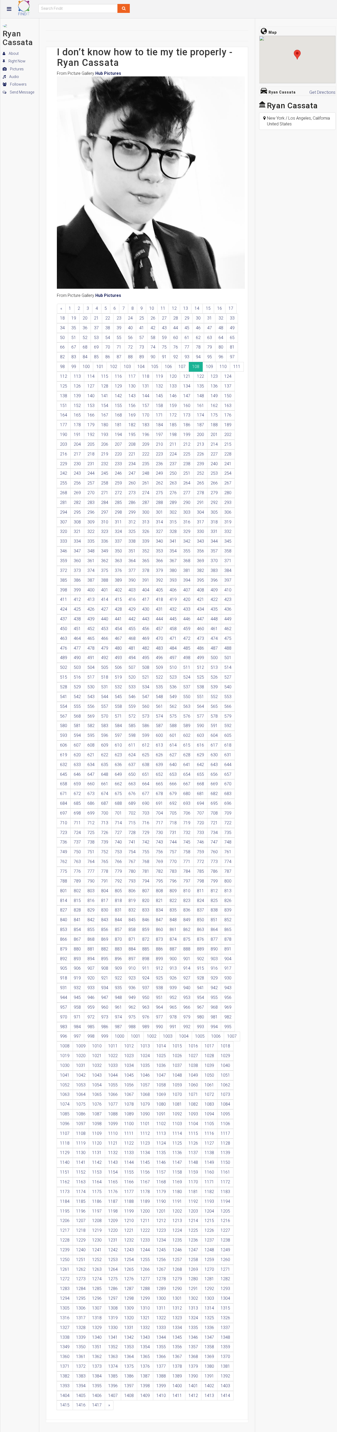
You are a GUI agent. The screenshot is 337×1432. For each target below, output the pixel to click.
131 (145, 386)
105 (154, 366)
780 (132, 871)
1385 (113, 1376)
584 (118, 725)
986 (104, 1026)
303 (186, 512)
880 (77, 949)
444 (159, 618)
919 (77, 977)
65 (232, 337)
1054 (97, 1084)
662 (118, 783)
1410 (161, 1395)
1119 (81, 1143)
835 (173, 910)
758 (186, 851)
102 (113, 366)
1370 (225, 1356)
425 (77, 609)
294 (63, 512)
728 (132, 832)
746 (200, 842)
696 (227, 803)
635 (104, 764)
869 (104, 939)
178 (77, 424)
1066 (113, 1094)
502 (63, 667)
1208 (97, 1220)
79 (209, 347)
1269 (193, 1269)
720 (200, 822)
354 (173, 550)
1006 (216, 1036)
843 (104, 919)
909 (118, 968)
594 (77, 735)
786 (214, 871)
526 (214, 677)
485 (186, 648)
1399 (161, 1385)
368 (186, 560)
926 (173, 977)
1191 (177, 1201)
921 (104, 977)
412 (77, 599)
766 (118, 861)
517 (91, 677)
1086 (81, 1113)
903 (214, 958)
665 (159, 783)
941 (200, 987)
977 (159, 1016)
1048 (177, 1075)
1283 (65, 1288)
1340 (97, 1337)
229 (63, 463)
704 (159, 813)
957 (63, 1007)
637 (132, 764)
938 (159, 987)
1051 (225, 1075)
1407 (113, 1395)
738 (91, 842)
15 (208, 308)
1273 (81, 1278)
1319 (113, 1317)
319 (227, 521)
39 (119, 327)
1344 (161, 1337)
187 (200, 424)
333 (63, 541)
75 (164, 347)
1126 (193, 1143)
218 (91, 454)
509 (159, 667)
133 (173, 386)
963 (145, 1007)
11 (163, 308)
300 (145, 512)
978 (173, 1016)
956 (227, 997)
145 (159, 395)
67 (73, 347)
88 (130, 356)
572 (132, 716)
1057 (145, 1084)
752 (104, 851)
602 (186, 735)
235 (145, 463)
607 (77, 745)
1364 (129, 1356)
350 (118, 550)
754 (132, 851)
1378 (177, 1366)
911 (145, 968)
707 (200, 813)
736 (63, 842)
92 (175, 356)
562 (173, 706)
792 (118, 881)
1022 (113, 1055)
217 (77, 454)
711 (77, 822)
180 (104, 424)
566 (227, 706)
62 (198, 337)
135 (200, 386)
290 (186, 502)
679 (173, 793)
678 (159, 793)
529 (77, 686)
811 (200, 890)
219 (104, 454)
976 (145, 1016)
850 (200, 919)
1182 (209, 1191)
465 (91, 638)
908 (104, 968)
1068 (145, 1094)
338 (132, 541)
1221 (129, 1230)
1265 (129, 1269)
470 (159, 638)
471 (173, 638)
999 (104, 1036)
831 (118, 910)
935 (118, 987)
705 (173, 813)
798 (200, 881)
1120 (97, 1143)
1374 (113, 1366)
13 (185, 308)
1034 (129, 1065)
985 (91, 1026)
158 (159, 405)
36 (85, 327)
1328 (81, 1327)
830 (104, 910)
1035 (145, 1065)
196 (145, 434)
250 (173, 473)
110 (223, 366)
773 (214, 861)
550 (186, 696)
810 (186, 890)
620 (77, 754)
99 (73, 366)
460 (200, 628)
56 (130, 337)
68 (85, 347)
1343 (145, 1337)
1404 (65, 1395)
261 (145, 482)
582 (91, 725)
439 (91, 618)
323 (104, 531)
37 (96, 327)
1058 (161, 1084)
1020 (81, 1055)
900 (173, 958)
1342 (129, 1337)
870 (118, 939)
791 (104, 881)
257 (91, 482)
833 (145, 910)
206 (104, 444)
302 (173, 512)
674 (104, 793)
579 (227, 716)
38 (107, 327)
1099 (113, 1123)
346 (63, 550)
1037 (177, 1065)
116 (118, 376)
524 (186, 677)
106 (168, 366)
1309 (129, 1308)
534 (145, 686)
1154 (113, 1172)
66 (62, 347)
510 (173, 667)
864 (214, 929)
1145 (145, 1162)
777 (91, 871)
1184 (65, 1201)
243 (77, 473)
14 (197, 308)
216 (63, 454)
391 (145, 580)
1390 (193, 1376)
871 (132, 939)
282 (77, 502)
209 (145, 444)
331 (214, 531)
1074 (65, 1104)
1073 (225, 1094)
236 (159, 463)
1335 (193, 1327)
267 (227, 482)
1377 (161, 1366)
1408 (129, 1395)
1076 (97, 1104)
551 (200, 696)
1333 (161, 1327)
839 (227, 910)
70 (107, 347)
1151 (65, 1172)
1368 (193, 1356)
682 (214, 793)
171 (159, 415)
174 (200, 415)
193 (104, 434)
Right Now (17, 61)
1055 (113, 1084)
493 (118, 657)
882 (104, 949)
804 (104, 890)
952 (173, 997)
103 (127, 366)
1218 (81, 1230)
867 (77, 939)
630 (214, 754)
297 (104, 512)
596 (104, 735)
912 (159, 968)
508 (145, 667)
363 (118, 560)
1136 (177, 1152)
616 (200, 745)
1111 (129, 1133)
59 (164, 337)
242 (63, 473)
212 (186, 444)
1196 (81, 1211)
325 (132, 531)
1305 (65, 1308)
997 (77, 1036)
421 (200, 599)
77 (187, 347)
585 (132, 725)
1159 (193, 1172)
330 (200, 531)
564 (200, 706)
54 (107, 337)
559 (132, 706)
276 (173, 492)
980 (200, 1016)
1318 (97, 1317)
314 (159, 521)
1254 (129, 1259)
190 (63, 434)
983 (63, 1026)
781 (145, 871)
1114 (177, 1133)
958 (77, 1007)
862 (186, 929)
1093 (193, 1113)
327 (159, 531)
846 (145, 919)
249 (159, 473)
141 (104, 395)
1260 (225, 1259)
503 (77, 667)
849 (186, 919)
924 (145, 977)
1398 (145, 1385)
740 (118, 842)
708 (214, 813)
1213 (177, 1220)
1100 (129, 1123)
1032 (97, 1065)
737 (77, 842)
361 (91, 560)
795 (159, 881)
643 (214, 764)
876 (200, 939)
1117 (225, 1133)
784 (186, 871)
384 (227, 570)
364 (132, 560)
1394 (81, 1385)
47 (209, 327)
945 (77, 997)
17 (231, 308)
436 (227, 609)
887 (173, 949)
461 (214, 628)
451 (77, 628)
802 (77, 890)
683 (227, 793)
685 (77, 803)
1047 (161, 1075)
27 (164, 318)
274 (145, 492)
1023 (129, 1055)
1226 (209, 1230)
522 (159, 677)
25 (141, 318)
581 (77, 725)
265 (200, 482)
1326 (225, 1317)
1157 (161, 1172)
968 (214, 1007)
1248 (209, 1249)
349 (104, 550)
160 (186, 405)
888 (186, 949)
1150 (225, 1162)
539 (214, 686)
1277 (145, 1278)
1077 (113, 1104)
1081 (177, 1104)
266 (214, 482)
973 (104, 1016)
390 (132, 580)
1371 (65, 1366)
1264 (113, 1269)
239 (200, 463)
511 (186, 667)
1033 (113, 1065)
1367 (177, 1356)
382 (200, 570)
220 (118, 454)
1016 (193, 1045)
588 (173, 725)
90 (153, 356)
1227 (225, 1230)
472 (186, 638)
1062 (225, 1084)
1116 (209, 1133)
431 (159, 609)
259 (118, 482)
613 (159, 745)
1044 (113, 1075)
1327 (65, 1327)
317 (200, 521)
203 (63, 444)
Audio (13, 77)
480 (118, 648)
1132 (113, 1152)
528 (63, 686)
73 (141, 347)
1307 (97, 1308)
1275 (113, 1278)
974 (118, 1016)
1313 (193, 1308)
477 (77, 648)
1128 (225, 1143)
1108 (81, 1133)
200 (200, 434)
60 (175, 337)
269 (77, 492)
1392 (225, 1376)
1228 (65, 1240)
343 (200, 541)
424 (63, 609)
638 (145, 764)
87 (119, 356)
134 (186, 386)
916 (214, 968)
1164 (97, 1181)
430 (145, 609)
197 (159, 434)
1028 (209, 1055)
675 (118, 793)
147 (186, 395)
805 (118, 890)
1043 (97, 1075)
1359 (225, 1346)
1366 (161, 1356)
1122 (129, 1143)
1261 (65, 1269)
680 (186, 793)
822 (173, 900)
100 (86, 366)
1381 (225, 1366)
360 (77, 560)
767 (132, 861)
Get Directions (322, 92)
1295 (81, 1298)
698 (77, 813)
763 (77, 861)
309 (91, 521)
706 (186, 813)
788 (63, 881)
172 (173, 415)
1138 (209, 1152)
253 (214, 473)
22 (107, 318)
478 (91, 648)
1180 (177, 1191)
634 (91, 764)
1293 (225, 1288)
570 (104, 716)
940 (186, 987)
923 (132, 977)
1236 (193, 1240)
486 (200, 648)
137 (227, 386)
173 (186, 415)
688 (118, 803)
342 (186, 541)
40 (130, 327)
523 (173, 677)
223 (159, 454)
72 (130, 347)
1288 (145, 1288)
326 (145, 531)
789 (77, 881)
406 (173, 589)
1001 (135, 1036)
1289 (161, 1288)
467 (118, 638)
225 (186, 454)
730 (159, 832)
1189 (145, 1201)
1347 (209, 1337)
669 (214, 783)
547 (145, 696)
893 (77, 958)
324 (118, 531)
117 (132, 376)
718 (173, 822)
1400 (177, 1385)
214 (214, 444)
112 (63, 376)
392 (159, 580)
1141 (81, 1162)
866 (63, 939)
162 (214, 405)
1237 (209, 1240)
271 (104, 492)
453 (104, 628)
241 (227, 463)
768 (145, 861)
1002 (151, 1036)
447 (200, 618)
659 (77, 783)
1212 (161, 1220)
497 (173, 657)
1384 (97, 1376)
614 (173, 745)
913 (173, 968)
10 (151, 308)
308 (77, 521)
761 (227, 851)
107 (182, 366)
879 (63, 949)
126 (77, 386)
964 (159, 1007)
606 (63, 745)
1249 (225, 1249)
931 (63, 987)
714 (118, 822)
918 (63, 977)
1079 (145, 1104)
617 (214, 745)
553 (227, 696)
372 (63, 570)
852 (227, 919)
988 (132, 1026)
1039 (209, 1065)
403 (132, 589)
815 (77, 900)
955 (214, 997)
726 (104, 832)
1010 (97, 1045)
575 (173, 716)
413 (91, 599)
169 (132, 415)
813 (227, 890)
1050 (209, 1075)
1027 (193, 1055)
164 (63, 415)
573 (145, 716)
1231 (113, 1240)
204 (77, 444)
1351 (97, 1346)
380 (173, 570)
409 (214, 589)
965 (173, 1007)
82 (62, 356)
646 (77, 774)
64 (221, 337)
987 (118, 1026)
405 (159, 589)
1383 (81, 1376)
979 (186, 1016)
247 (132, 473)
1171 (209, 1181)
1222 (145, 1230)
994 (214, 1026)
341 (173, 541)
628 (186, 754)
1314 (209, 1308)
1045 (129, 1075)
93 (187, 356)
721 (214, 822)
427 (104, 609)
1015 (177, 1045)
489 (63, 657)
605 (227, 735)
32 (221, 318)
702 (132, 813)
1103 (177, 1123)
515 (63, 677)
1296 (97, 1298)
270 (91, 492)
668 (200, 783)
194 (118, 434)
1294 (65, 1298)
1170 (193, 1181)
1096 (65, 1123)
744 (173, 842)
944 (63, 997)
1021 (97, 1055)
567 (63, 716)
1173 (65, 1191)
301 (159, 512)
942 (214, 987)
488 (227, 648)
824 (200, 900)
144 (145, 395)
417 (145, 599)
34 (62, 327)
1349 (65, 1346)
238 (186, 463)
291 (200, 502)
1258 (193, 1259)
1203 (193, 1211)
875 (186, 939)
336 (104, 541)
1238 (225, 1240)
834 (159, 910)
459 (186, 628)
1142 (97, 1162)
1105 (209, 1123)
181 (118, 424)
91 (164, 356)
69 (96, 347)
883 (118, 949)
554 (63, 706)
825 (214, 900)
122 (200, 376)
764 (91, 861)
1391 (209, 1376)
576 (186, 716)
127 (91, 386)
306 (227, 512)
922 (118, 977)
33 (232, 318)
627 (173, 754)
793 (132, 881)
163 (227, 405)
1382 (65, 1376)
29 (187, 318)
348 (91, 550)
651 (145, 774)
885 (145, 949)
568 (77, 716)
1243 (129, 1249)
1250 (65, 1259)
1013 (145, 1045)
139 (77, 395)
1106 (225, 1123)
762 (63, 861)
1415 (65, 1405)
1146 (161, 1162)
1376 (145, 1366)
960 (104, 1007)
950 (145, 997)
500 (214, 657)
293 (227, 502)
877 (214, 939)
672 (77, 793)
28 (175, 318)
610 (118, 745)
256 (77, 482)
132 (159, 386)
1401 (193, 1385)
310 (104, 521)
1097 (81, 1123)
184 (159, 424)
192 (91, 434)
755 (145, 851)
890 (214, 949)
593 (63, 735)
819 (132, 900)
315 (173, 521)
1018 (225, 1045)
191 (77, 434)
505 (104, 667)
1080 (161, 1104)
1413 (209, 1395)
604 (214, 735)
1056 (129, 1084)
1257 (177, 1259)
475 (227, 638)
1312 (177, 1308)
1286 (113, 1288)
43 (164, 327)
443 (145, 618)
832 (132, 910)
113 (77, 376)
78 (198, 347)
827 (63, 910)
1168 (161, 1181)
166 (91, 415)
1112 (145, 1133)
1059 (177, 1084)
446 (186, 618)
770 (173, 861)
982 (227, 1016)
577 (200, 716)
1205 (225, 1211)
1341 (113, 1337)
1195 (65, 1211)
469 (145, 638)
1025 (161, 1055)
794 (145, 881)
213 (200, 444)
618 (227, 745)
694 (200, 803)
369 (200, 560)
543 (91, 696)
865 (227, 929)
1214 (193, 1220)
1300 (161, 1298)
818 (118, 900)
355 (186, 550)
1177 (129, 1191)
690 (145, 803)
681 (200, 793)
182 (132, 424)
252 (200, 473)
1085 (65, 1113)
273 (132, 492)
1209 (113, 1220)
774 (227, 861)
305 (214, 512)
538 (200, 686)
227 (214, 454)
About (13, 53)
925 (159, 977)
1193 (209, 1201)
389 (118, 580)
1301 (177, 1298)
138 (63, 395)
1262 (81, 1269)
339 (145, 541)
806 (132, 890)
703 (145, 813)
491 (91, 657)
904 (227, 958)
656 (214, 774)
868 (91, 939)
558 (118, 706)
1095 (225, 1113)
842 (91, 919)
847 (159, 919)
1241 (97, 1249)
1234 (161, 1240)
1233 (145, 1240)
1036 (161, 1065)
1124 (161, 1143)
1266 (145, 1269)
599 (145, 735)
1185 (81, 1201)
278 (200, 492)
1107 (65, 1133)
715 (132, 822)
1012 (129, 1045)
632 (63, 764)
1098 (97, 1123)
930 (227, 977)
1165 (113, 1181)
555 (77, 706)
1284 (81, 1288)
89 (141, 356)
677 (145, 793)
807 (145, 890)
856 (104, 929)
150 (227, 395)
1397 (129, 1385)
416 (132, 599)
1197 (97, 1211)
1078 (129, 1104)
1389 (177, 1376)
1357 (193, 1346)
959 (91, 1007)
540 (227, 686)
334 (77, 541)
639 (159, 764)
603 (200, 735)
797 (186, 881)
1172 (225, 1181)
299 (132, 512)
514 (227, 667)
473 (200, 638)
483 (159, 648)
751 (91, 851)
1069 (161, 1094)
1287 (129, 1288)
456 (145, 628)
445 (173, 618)
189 (227, 424)
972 (91, 1016)
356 (200, 550)
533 (132, 686)
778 (104, 871)
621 (91, 754)
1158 (177, 1172)
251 (186, 473)
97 (232, 356)
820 (145, 900)
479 (104, 648)
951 (159, 997)
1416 (81, 1405)
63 (209, 337)
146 (173, 395)
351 (132, 550)
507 (132, 667)
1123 (145, 1143)
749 (63, 851)
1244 (145, 1249)
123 (214, 376)
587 (159, 725)
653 (173, 774)
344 (214, 541)
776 (77, 871)
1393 (65, 1385)
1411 (177, 1395)
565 (214, 706)
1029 (225, 1055)
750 (77, 851)
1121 (113, 1143)
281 (63, 502)
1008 (65, 1045)
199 (186, 434)
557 (104, 706)
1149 (209, 1162)
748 (227, 842)
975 (132, 1016)
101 (99, 366)
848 (173, 919)
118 (145, 376)
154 (104, 405)
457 (159, 628)
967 (200, 1007)
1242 (113, 1249)
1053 (81, 1084)
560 (145, 706)
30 (198, 318)
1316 (65, 1317)
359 (63, 560)
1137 (193, 1152)
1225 (193, 1230)
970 (63, 1016)
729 (145, 832)
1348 (225, 1337)
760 (214, 851)
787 (227, 871)
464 (77, 638)
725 (91, 832)
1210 (129, 1220)
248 (145, 473)
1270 (209, 1269)
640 (173, 764)
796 (173, 881)
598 (132, 735)
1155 (129, 1172)
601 (173, 735)
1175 (97, 1191)
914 (186, 968)
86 (107, 356)
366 (159, 560)
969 (227, 1007)
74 (153, 347)
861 (173, 929)
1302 (193, 1298)
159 (173, 405)
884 (132, 949)
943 (227, 987)
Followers (18, 84)
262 (159, 482)
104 (141, 366)
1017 (209, 1045)
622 (104, 754)
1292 (209, 1288)
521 (145, 677)
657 (227, 774)
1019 (65, 1055)
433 (186, 609)
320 (63, 531)
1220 (113, 1230)
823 (186, 900)
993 (200, 1026)
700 (104, 813)
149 (214, 395)
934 (104, 987)
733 (200, 832)
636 (118, 764)
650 (132, 774)
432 (173, 609)
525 (200, 677)
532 (118, 686)
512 (200, 667)
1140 (65, 1162)
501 (227, 657)
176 (227, 415)
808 (159, 890)
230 (77, 463)
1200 (145, 1211)
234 (132, 463)
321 (77, 531)
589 (186, 725)
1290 (177, 1288)
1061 (209, 1084)
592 (227, 725)
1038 (193, 1065)
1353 (129, 1346)
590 (200, 725)
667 (186, 783)
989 (145, 1026)
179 (91, 424)
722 (227, 822)
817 (104, 900)
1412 (193, 1395)
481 (132, 648)
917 (227, 968)
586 (145, 725)
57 (141, 337)
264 (186, 482)
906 (77, 968)
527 (227, 677)
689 (132, 803)
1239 (65, 1249)
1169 (177, 1181)
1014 (161, 1045)
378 (145, 570)
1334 (177, 1327)
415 (118, 599)
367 (173, 560)
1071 (193, 1094)
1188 (129, 1201)
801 (63, 890)
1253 (113, 1259)
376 (118, 570)
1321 (145, 1317)
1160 (209, 1172)
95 (209, 356)
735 (227, 832)
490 (77, 657)
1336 (209, 1327)
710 (63, 822)
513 (214, 667)
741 (132, 842)
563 (186, 706)
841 (77, 919)
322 (91, 531)
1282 (225, 1278)
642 (200, 764)
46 (198, 327)
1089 (129, 1113)
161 (200, 405)
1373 (97, 1366)
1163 (81, 1181)
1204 (209, 1211)
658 (63, 783)
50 (62, 337)
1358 (209, 1346)
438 (77, 618)
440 (104, 618)
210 (159, 444)
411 (63, 599)
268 (63, 492)
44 (175, 327)
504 (91, 667)
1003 (167, 1036)
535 (159, 686)
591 (214, 725)
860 (159, 929)
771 (186, 861)
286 (132, 502)
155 (118, 405)
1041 (65, 1075)
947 (104, 997)
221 (132, 454)
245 (104, 473)
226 (200, 454)
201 (214, 434)
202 (227, 434)
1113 (161, 1133)
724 (77, 832)
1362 (97, 1356)
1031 (81, 1065)
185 (173, 424)
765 (104, 861)
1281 (209, 1278)
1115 (193, 1133)
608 (91, 745)
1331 (129, 1327)
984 (77, 1026)
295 (77, 512)
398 (63, 589)
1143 (113, 1162)
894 (91, 958)
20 (85, 318)
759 (200, 851)
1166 (129, 1181)
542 (77, 696)
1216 (225, 1220)
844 (118, 919)
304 (200, 512)
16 (219, 308)
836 (186, 910)
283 (91, 502)
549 (173, 696)
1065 (97, 1094)
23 (119, 318)
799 (214, 881)
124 (227, 376)
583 (104, 725)
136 (214, 386)
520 (132, 677)
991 (173, 1026)
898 (145, 958)
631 (227, 754)
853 (63, 929)
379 (159, 570)
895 (104, 958)
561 (159, 706)
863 (200, 929)
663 (132, 783)
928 (200, 977)
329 (186, 531)
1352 (113, 1346)
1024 (145, 1055)
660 (91, 783)
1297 (113, 1298)
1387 (145, 1376)
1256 (161, 1259)
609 (104, 745)
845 (132, 919)
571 (118, 716)
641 (186, 764)
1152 (81, 1172)
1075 (81, 1104)
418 (159, 599)
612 (145, 745)
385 (63, 580)
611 (132, 745)
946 (91, 997)
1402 (209, 1385)
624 (132, 754)
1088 (113, 1113)
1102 (161, 1123)
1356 (177, 1346)
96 (221, 356)
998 (91, 1036)
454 (118, 628)
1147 (177, 1162)
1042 (81, 1075)
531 (104, 686)
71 (119, 347)
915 (200, 968)
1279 (177, 1278)
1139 (225, 1152)
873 (159, 939)
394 (186, 580)
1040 (225, 1065)
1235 (177, 1240)
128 (104, 386)
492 (104, 657)
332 (227, 531)
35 (73, 327)
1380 (209, 1366)
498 (186, 657)
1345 (177, 1337)
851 (214, 919)
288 (159, 502)
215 (227, 444)
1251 (81, 1259)
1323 (177, 1317)
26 (153, 318)
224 (173, 454)
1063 (65, 1094)
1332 (145, 1327)
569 (91, 716)
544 (104, 696)
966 (186, 1007)
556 (91, 706)
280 (227, 492)
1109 (97, 1133)
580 (63, 725)
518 (104, 677)
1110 (113, 1133)
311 (118, 521)
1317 (81, 1317)
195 (132, 434)
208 (132, 444)
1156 (145, 1172)
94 (198, 356)
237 (173, 463)
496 (159, 657)
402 (118, 589)
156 (132, 405)
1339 (81, 1337)
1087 (97, 1113)
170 (145, 415)
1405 (81, 1395)
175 (214, 415)
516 (77, 677)
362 (104, 560)
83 (73, 356)
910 (132, 968)
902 (200, 958)
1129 (65, 1152)
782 (159, 871)
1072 (209, 1094)
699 (91, 813)
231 (91, 463)
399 (77, 589)
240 (214, 463)
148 (200, 395)
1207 (81, 1220)
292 (214, 502)
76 (175, 347)
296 (91, 512)
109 (209, 366)
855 (91, 929)
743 (159, 842)
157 (145, 405)
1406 (97, 1395)
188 (214, 424)
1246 (177, 1249)
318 (214, 521)
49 (232, 327)
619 (63, 754)
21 (96, 318)
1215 (209, 1220)
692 (173, 803)
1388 (161, 1376)
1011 (113, 1045)
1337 (225, 1327)
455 (132, 628)
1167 (145, 1181)
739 (104, 842)
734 (214, 832)
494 (132, 657)
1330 (113, 1327)
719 (186, 822)
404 (145, 589)
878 (227, 939)
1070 (177, 1094)
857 (118, 929)
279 (214, 492)
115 (104, 376)
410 (227, 589)
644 (227, 764)
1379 (193, 1366)
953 (186, 997)
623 (118, 754)
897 (132, 958)
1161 (225, 1172)
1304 (225, 1298)
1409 (145, 1395)
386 (77, 580)
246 (118, 473)
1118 (65, 1143)
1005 (200, 1036)
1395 (97, 1385)
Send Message (21, 92)
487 (214, 648)
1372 (81, 1366)
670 (227, 783)
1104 (193, 1123)
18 (62, 318)
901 (186, 958)
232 (104, 463)
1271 (225, 1269)
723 (63, 832)
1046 (145, 1075)
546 (132, 696)
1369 (209, 1356)
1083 (209, 1104)
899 (159, 958)
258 (104, 482)
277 (186, 492)
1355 (161, 1346)
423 (227, 599)
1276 (129, 1278)
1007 (232, 1036)
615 (186, 745)
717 (159, 822)
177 (63, 424)
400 (91, 589)
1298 (129, 1298)
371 (227, 560)
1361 (81, 1356)
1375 (129, 1366)
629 (200, 754)
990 (159, 1026)
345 (227, 541)
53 (96, 337)
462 (227, 628)
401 (104, 589)
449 (227, 618)
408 (200, 589)
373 (77, 570)
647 (91, 774)
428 (118, 609)
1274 (97, 1278)
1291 (193, 1288)
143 (132, 395)
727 (118, 832)
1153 (97, 1172)
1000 (119, 1036)
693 (186, 803)
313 (145, 521)
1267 (161, 1269)
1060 (193, 1084)
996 (63, 1036)
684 (63, 803)
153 (91, 405)
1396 (113, 1385)
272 (118, 492)
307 (63, 521)
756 (159, 851)
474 (214, 638)
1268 (177, 1269)
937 (145, 987)
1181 (193, 1191)
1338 (65, 1337)
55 (119, 337)
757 (173, 851)
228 (227, 454)
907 (91, 968)
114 (91, 376)
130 (132, 386)
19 (73, 318)
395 (200, 580)
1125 (177, 1143)
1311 (161, 1308)
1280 (193, 1278)
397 (227, 580)
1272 (65, 1278)
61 (187, 337)
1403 (225, 1385)
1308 (113, 1308)
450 (63, 628)
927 (186, 977)
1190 (161, 1201)
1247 (193, 1249)
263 (173, 482)
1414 (225, 1395)
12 (174, 308)
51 (73, 337)
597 (118, 735)
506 (118, 667)
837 (200, 910)
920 (91, 977)
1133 (129, 1152)
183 (145, 424)
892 (63, 958)
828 (77, 910)
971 (77, 1016)
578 (214, 716)
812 (214, 890)
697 (63, 813)
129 (118, 386)
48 (221, 327)
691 (159, 803)
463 (63, 638)
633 (77, 764)
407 (186, 589)
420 (186, 599)
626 (159, 754)
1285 (97, 1288)
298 (118, 512)
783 (173, 871)
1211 (145, 1220)
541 (63, 696)
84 (85, 356)
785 (200, 871)
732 (186, 832)
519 (118, 677)
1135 (161, 1152)
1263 (97, 1269)
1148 (193, 1162)
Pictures (16, 69)
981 (214, 1016)
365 (145, 560)
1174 (81, 1191)
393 (173, 580)
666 (173, 783)
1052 (65, 1084)
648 (104, 774)
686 (91, 803)
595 (91, 735)
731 (173, 832)
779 (118, 871)
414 (104, 599)
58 (153, 337)
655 (200, 774)
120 (173, 376)
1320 (129, 1317)
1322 (161, 1317)
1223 (161, 1230)
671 (63, 793)
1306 (81, 1308)
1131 (97, 1152)
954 (200, 997)
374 (91, 570)
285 (118, 502)
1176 (113, 1191)
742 (145, 842)
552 (214, 696)
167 (104, 415)
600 (159, 735)
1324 (193, 1317)
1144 (129, 1162)
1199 (129, 1211)
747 (214, 842)
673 (91, 793)
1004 (184, 1036)
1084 (225, 1104)
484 (173, 648)
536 (173, 686)
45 (187, 327)
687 (104, 803)
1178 (145, 1191)
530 (91, 686)
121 (186, 376)
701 (118, 813)
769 (159, 861)
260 (132, 482)
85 (96, 356)
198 (173, 434)
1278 (161, 1278)
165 (77, 415)
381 (186, 570)
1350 (81, 1346)
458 (173, 628)
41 (141, 327)
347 (77, 550)
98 (62, 366)
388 (104, 580)
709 (227, 813)
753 (118, 851)
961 (118, 1007)
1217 (65, 1230)
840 (63, 919)
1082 (193, 1104)
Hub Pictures (108, 73)
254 (227, 473)
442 (132, 618)
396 (214, 580)
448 (214, 618)
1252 (97, 1259)
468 (132, 638)
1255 (145, 1259)
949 (132, 997)
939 (173, 987)
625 (145, 754)
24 (130, 318)
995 (227, 1026)
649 (118, 774)
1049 (193, 1075)
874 (173, 939)
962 (132, 1007)
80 (221, 347)
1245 (161, 1249)
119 (159, 376)
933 (91, 987)
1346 (193, 1337)
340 (159, 541)
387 (91, 580)
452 (91, 628)
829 (91, 910)
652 (159, 774)
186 (186, 424)
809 (173, 890)
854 (77, 929)
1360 (65, 1356)
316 (186, 521)
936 (132, 987)
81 (232, 347)
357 (214, 550)
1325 (209, 1317)
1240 (81, 1249)
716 (145, 822)
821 (159, 900)
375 (104, 570)
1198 (113, 1211)
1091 (161, 1113)
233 (118, 463)
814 (63, 900)
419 (173, 599)
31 (209, 318)
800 (227, 881)
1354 (145, 1346)
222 (145, 454)
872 (145, 939)
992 (186, 1026)
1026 (177, 1055)
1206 (65, 1220)
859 (145, 929)
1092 (177, 1113)
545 (118, 696)
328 (173, 531)
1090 (145, 1113)
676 (132, 793)
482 (145, 648)
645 (63, 774)
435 (214, 609)
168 (118, 415)
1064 (81, 1094)
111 (236, 366)
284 (104, 502)
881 (91, 949)
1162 (65, 1181)
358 (227, 550)
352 (145, 550)
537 (186, 686)
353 (159, 550)
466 (104, 638)
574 (159, 716)
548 (159, 696)
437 (63, 618)
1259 (209, 1259)
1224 (177, 1230)
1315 (225, 1308)
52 (85, 337)
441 (118, 618)
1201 (161, 1211)
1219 (97, 1230)
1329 (97, 1327)
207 (118, 444)
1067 (129, 1094)
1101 (145, 1123)
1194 (225, 1201)
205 (91, 444)
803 (91, 890)
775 (63, 871)
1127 (209, 1143)
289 (173, 502)
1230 (97, 1240)
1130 (81, 1152)
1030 (65, 1065)
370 (214, 560)
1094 (209, 1113)
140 (91, 395)
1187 (113, 1201)
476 (63, 648)
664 (145, 783)
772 (200, 861)
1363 (113, 1356)
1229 (81, 1240)
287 (145, 502)
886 (159, 949)
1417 (97, 1405)
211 (173, 444)
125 (63, 386)
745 (186, 842)
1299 (145, 1298)
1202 (177, 1211)
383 (214, 570)
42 (153, 327)
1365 (145, 1356)
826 (227, 900)
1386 (129, 1376)
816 (91, 900)
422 (214, 599)
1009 (81, 1045)
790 (91, 881)
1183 (225, 1191)
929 (214, 977)
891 (227, 949)
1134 (145, 1152)
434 (200, 609)
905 (63, 968)
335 (91, 541)
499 (200, 657)
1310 (145, 1308)
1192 (193, 1201)
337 (118, 541)
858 (132, 929)
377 (132, 570)
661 (104, 783)
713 (104, 822)
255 (63, 482)
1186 (97, 1201)
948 (118, 997)
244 (91, 473)
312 (132, 521)
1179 (161, 1191)
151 (63, 405)
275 (159, 492)
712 (91, 822)
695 (214, 803)
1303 (209, 1298)
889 (200, 949)
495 (145, 657)
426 (91, 609)
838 (214, 910)
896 (118, 958)
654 (186, 774)
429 (132, 609)
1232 (129, 1240)
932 (77, 987)
